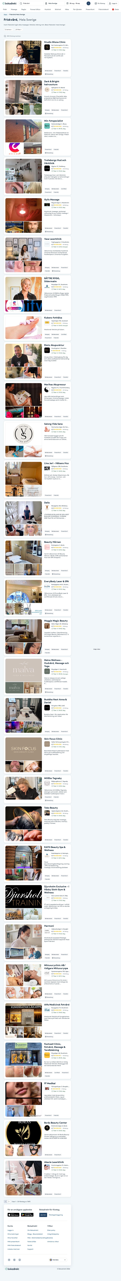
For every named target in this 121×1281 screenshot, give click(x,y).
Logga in (11, 1230)
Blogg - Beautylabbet (35, 1234)
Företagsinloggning (56, 1215)
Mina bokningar (13, 1234)
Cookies (50, 1238)
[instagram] (9, 1259)
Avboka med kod (13, 1249)
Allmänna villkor (53, 1241)
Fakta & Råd (32, 1241)
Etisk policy (51, 1230)
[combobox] (31, 3)
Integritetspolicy (53, 1234)
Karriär (30, 1245)
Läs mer (43, 1215)
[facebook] (19, 1259)
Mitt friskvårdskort (14, 1245)
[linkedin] (14, 1259)
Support (30, 1249)
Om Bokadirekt (33, 1230)
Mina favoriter (13, 1238)
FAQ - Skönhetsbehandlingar (38, 1238)
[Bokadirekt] (9, 3)
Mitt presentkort (13, 1241)
